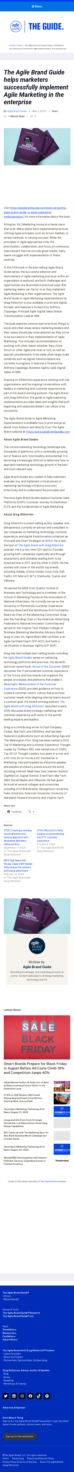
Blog (6, 1373)
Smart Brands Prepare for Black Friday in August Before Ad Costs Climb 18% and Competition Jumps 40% (35, 1068)
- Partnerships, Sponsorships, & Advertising (25, 1360)
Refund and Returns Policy (40, 1458)
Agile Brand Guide (17, 111)
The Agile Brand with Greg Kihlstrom (23, 1350)
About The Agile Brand (51, 1462)
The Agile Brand (48, 1181)
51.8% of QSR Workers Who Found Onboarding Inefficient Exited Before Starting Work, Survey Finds (23, 1098)
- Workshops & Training (14, 1383)
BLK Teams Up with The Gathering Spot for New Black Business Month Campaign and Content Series (26, 1135)
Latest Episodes (12, 1353)
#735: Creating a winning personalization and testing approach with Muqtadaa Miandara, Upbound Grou (18, 837)
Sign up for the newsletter (20, 1436)
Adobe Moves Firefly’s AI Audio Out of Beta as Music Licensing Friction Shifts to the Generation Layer (26, 1085)
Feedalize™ (9, 1336)
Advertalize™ (10, 1339)
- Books (6, 1377)
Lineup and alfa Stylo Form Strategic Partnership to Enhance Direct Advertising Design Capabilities (25, 1123)
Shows (7, 1296)
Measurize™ (9, 1333)
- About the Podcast (13, 1357)
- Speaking (8, 1380)
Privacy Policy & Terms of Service (20, 1462)
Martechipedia (11, 1299)
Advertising (18, 1458)
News (20, 45)
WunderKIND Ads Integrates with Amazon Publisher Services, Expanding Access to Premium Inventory (25, 1160)
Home (12, 45)
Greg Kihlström (11, 1465)
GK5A (48, 540)
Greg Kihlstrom (11, 1370)
